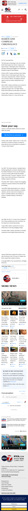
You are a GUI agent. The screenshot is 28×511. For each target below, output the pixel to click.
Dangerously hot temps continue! (14, 20)
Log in (20, 391)
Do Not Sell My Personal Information (10, 471)
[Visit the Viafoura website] (23, 431)
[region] (14, 411)
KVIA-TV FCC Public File (8, 470)
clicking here (13, 381)
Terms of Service (5, 466)
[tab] (5, 402)
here (8, 386)
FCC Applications (19, 470)
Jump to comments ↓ (6, 271)
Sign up (23, 391)
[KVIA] (9, 9)
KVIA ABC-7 (5, 48)
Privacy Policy (13, 466)
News (13, 266)
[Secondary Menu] (3, 9)
